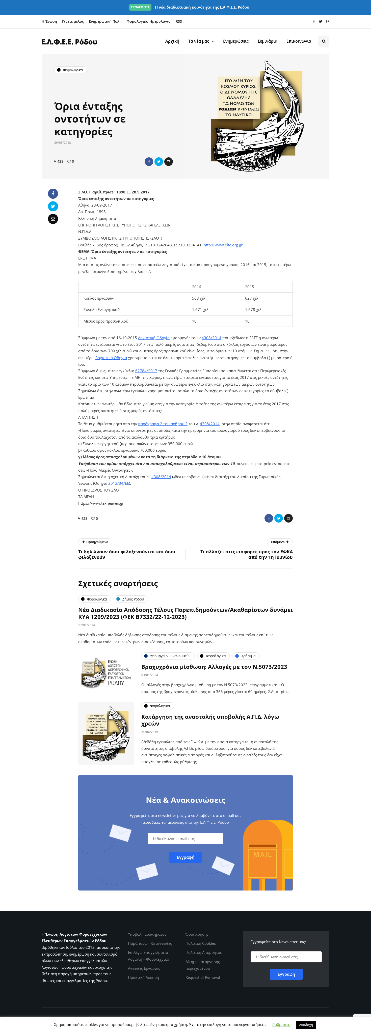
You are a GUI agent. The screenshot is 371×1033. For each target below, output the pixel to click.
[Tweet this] (158, 161)
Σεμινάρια (267, 41)
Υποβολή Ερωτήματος (147, 934)
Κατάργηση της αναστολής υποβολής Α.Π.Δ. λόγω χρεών (210, 720)
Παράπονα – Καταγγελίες (150, 943)
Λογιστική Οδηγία (154, 337)
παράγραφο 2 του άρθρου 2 (163, 423)
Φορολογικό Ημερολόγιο (149, 21)
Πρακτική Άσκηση (143, 977)
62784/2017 (146, 370)
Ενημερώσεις (236, 41)
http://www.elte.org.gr (223, 244)
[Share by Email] (168, 161)
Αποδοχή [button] (306, 1024)
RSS (179, 21)
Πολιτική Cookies (201, 943)
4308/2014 (211, 337)
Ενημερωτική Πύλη (105, 21)
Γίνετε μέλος (73, 21)
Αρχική (172, 41)
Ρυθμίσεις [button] (281, 1024)
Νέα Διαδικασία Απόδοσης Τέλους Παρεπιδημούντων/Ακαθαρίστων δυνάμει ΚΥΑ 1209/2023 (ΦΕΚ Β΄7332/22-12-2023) (185, 613)
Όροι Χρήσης (197, 934)
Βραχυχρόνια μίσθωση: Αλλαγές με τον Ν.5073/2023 (214, 666)
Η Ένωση (49, 21)
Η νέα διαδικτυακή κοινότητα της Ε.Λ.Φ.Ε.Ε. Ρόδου (190, 7)
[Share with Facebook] (149, 161)
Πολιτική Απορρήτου (204, 952)
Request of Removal (203, 977)
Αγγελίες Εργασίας (144, 968)
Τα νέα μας (198, 41)
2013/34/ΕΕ (118, 483)
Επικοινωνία (298, 41)
